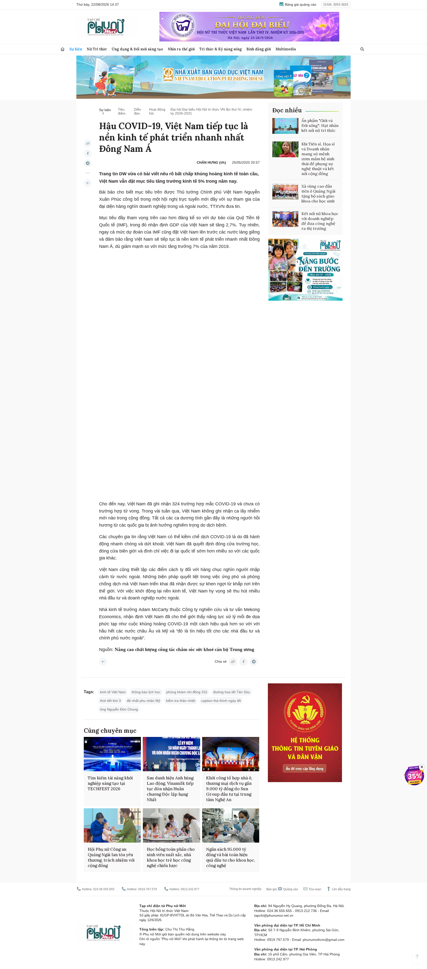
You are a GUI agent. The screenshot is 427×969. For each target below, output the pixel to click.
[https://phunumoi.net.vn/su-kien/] (88, 183)
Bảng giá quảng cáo (300, 4)
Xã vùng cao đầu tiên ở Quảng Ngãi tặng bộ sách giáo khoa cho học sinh (318, 193)
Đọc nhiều (287, 110)
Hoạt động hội (157, 111)
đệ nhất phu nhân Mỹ (143, 701)
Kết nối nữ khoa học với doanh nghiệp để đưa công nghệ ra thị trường (319, 221)
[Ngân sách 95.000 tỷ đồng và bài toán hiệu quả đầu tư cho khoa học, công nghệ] (230, 825)
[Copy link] (88, 143)
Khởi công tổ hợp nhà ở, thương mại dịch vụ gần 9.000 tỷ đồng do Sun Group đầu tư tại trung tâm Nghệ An (229, 788)
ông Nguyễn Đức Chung (119, 709)
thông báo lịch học (146, 692)
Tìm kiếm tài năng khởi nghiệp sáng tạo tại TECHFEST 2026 (110, 783)
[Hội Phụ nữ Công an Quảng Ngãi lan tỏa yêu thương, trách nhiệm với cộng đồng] (112, 825)
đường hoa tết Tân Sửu (231, 692)
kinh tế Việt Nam (113, 692)
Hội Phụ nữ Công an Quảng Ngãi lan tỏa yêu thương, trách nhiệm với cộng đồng (111, 857)
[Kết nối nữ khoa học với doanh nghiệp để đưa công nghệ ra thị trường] (285, 219)
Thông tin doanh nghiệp (245, 889)
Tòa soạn (314, 889)
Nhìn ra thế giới (181, 49)
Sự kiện (75, 49)
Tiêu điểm (122, 111)
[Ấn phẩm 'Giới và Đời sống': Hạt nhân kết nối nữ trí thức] (285, 126)
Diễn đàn (137, 111)
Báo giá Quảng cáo (282, 889)
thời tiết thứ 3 (110, 701)
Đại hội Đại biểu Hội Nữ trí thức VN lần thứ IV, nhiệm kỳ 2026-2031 (211, 111)
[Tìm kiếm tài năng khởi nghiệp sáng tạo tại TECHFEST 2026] (112, 754)
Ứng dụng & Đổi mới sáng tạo (137, 49)
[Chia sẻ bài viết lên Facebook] (88, 153)
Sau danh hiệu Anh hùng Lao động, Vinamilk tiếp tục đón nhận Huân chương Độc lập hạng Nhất (170, 788)
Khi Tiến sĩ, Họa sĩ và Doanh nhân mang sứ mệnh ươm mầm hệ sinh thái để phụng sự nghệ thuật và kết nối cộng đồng (318, 158)
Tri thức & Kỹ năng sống (220, 49)
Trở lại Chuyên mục (103, 662)
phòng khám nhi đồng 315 (186, 692)
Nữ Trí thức (97, 49)
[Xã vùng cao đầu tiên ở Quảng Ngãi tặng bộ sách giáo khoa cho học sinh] (285, 191)
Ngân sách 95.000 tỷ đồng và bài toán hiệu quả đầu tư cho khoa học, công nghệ (230, 857)
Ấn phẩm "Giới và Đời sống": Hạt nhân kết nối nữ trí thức (320, 125)
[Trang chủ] (62, 49)
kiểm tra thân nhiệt (180, 701)
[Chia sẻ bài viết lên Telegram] (88, 163)
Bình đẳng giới (258, 49)
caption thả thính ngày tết (221, 701)
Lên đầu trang (341, 889)
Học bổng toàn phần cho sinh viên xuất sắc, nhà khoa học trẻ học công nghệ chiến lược (171, 857)
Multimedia (286, 49)
